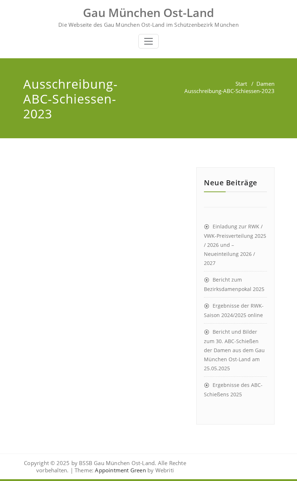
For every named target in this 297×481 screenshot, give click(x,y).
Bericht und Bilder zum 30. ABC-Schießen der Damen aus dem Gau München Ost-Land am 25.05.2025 (234, 350)
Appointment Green (119, 470)
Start (241, 83)
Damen (265, 83)
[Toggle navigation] (148, 41)
